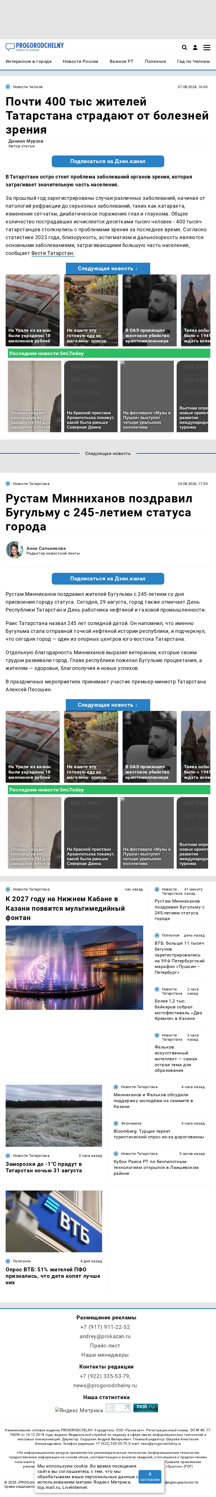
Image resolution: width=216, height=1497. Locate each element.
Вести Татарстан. (53, 253)
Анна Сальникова (46, 548)
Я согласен (150, 1476)
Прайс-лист (105, 1345)
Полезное (171, 935)
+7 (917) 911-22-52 (105, 1327)
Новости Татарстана (31, 484)
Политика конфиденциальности (169, 1482)
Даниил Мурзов (25, 141)
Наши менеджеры (105, 1355)
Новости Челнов (27, 87)
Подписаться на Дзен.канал (108, 161)
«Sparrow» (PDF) (179, 1466)
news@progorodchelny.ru (105, 1385)
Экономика (131, 1123)
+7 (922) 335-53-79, (105, 1376)
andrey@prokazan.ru (105, 1336)
